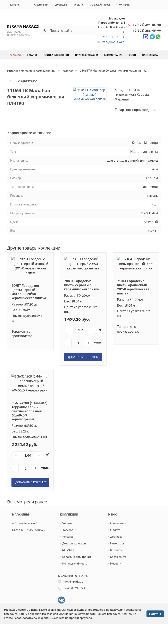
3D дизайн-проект (101, 4)
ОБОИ (132, 55)
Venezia (67, 523)
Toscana (67, 530)
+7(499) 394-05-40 (147, 24)
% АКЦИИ (15, 55)
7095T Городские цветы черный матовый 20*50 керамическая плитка (28, 292)
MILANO (68, 550)
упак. (98, 342)
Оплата (78, 4)
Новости (115, 563)
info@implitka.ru (113, 42)
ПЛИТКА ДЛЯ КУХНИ (86, 55)
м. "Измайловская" (24, 523)
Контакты (124, 4)
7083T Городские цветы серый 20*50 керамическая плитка (81, 285)
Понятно (155, 613)
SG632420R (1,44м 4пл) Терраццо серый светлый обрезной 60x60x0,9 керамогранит (29, 411)
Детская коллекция (74, 543)
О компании (41, 4)
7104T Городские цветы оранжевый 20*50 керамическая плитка (133, 287)
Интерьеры (117, 543)
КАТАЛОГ (32, 55)
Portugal (67, 536)
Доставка (61, 4)
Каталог (15, 4)
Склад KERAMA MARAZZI (29, 530)
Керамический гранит (76, 556)
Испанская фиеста (74, 563)
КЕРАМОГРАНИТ (113, 55)
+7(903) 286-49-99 (147, 30)
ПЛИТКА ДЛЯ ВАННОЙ (56, 55)
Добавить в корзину (83, 357)
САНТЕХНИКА (150, 55)
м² (100, 329)
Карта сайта (118, 556)
